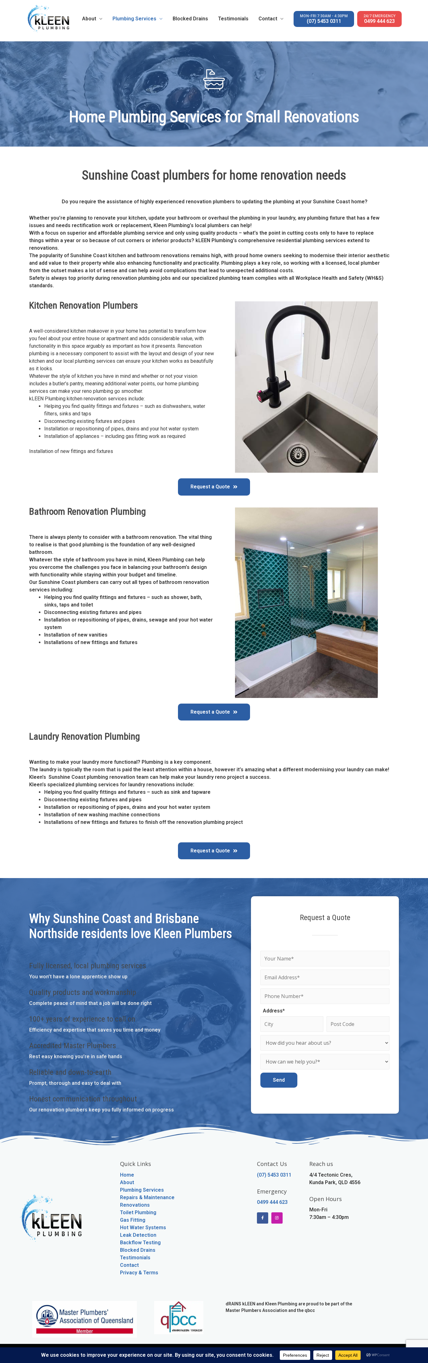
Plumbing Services (134, 19)
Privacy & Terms (139, 1273)
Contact (267, 19)
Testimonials (233, 19)
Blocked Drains (190, 19)
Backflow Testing (140, 1243)
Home (127, 1175)
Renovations (135, 1205)
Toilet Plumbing (138, 1212)
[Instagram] (277, 1218)
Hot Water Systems (143, 1227)
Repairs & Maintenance (147, 1197)
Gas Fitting (132, 1220)
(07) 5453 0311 (324, 19)
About (89, 19)
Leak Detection (138, 1235)
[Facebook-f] (262, 1218)
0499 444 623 (379, 19)
